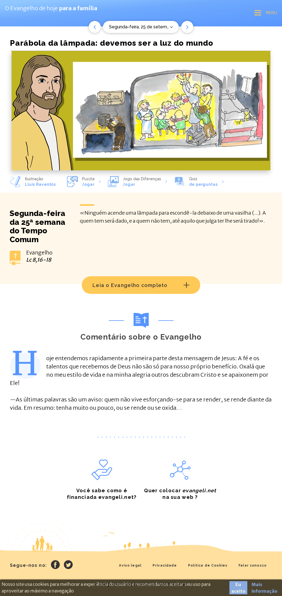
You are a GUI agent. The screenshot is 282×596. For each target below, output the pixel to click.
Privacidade (165, 565)
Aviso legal (130, 565)
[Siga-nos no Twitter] (68, 565)
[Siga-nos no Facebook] (55, 565)
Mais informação (264, 588)
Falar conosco (252, 565)
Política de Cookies (208, 565)
